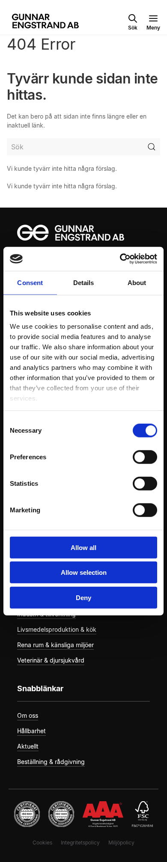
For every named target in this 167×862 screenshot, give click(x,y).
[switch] (145, 457)
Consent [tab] (30, 282)
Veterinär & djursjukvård (50, 660)
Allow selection (84, 572)
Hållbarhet (31, 730)
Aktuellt (28, 746)
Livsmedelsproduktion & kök (56, 629)
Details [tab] (83, 282)
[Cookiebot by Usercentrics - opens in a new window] (120, 259)
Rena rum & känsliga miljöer (55, 644)
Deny (83, 597)
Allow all (83, 547)
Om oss (27, 715)
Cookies (42, 842)
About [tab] (137, 282)
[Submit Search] (151, 146)
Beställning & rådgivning (51, 761)
